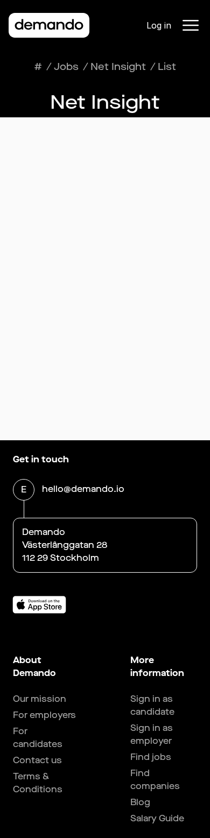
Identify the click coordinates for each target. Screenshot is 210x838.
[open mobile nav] (190, 25)
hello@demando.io (83, 489)
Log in (158, 25)
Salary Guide (157, 818)
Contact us (37, 760)
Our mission (39, 699)
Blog (140, 802)
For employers (44, 715)
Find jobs (150, 757)
